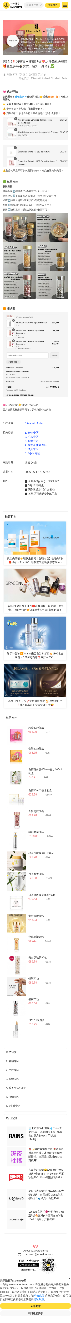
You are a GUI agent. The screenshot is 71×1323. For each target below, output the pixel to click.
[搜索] (26, 5)
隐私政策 (39, 1299)
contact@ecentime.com (39, 1254)
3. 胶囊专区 (32, 441)
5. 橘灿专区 (32, 449)
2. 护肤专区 (32, 436)
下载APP (52, 5)
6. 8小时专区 (32, 453)
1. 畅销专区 (32, 432)
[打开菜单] (65, 5)
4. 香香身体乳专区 (36, 445)
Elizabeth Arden (59, 78)
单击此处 (39, 1295)
